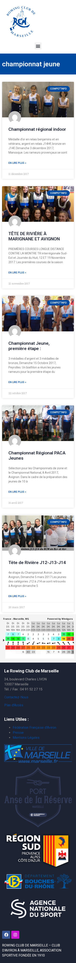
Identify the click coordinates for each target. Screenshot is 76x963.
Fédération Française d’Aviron (34, 728)
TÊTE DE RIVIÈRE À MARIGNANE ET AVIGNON (34, 236)
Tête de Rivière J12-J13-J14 (37, 562)
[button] (38, 45)
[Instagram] (15, 935)
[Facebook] (6, 935)
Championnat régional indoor (37, 129)
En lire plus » (17, 163)
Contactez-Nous (16, 697)
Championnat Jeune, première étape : (29, 346)
